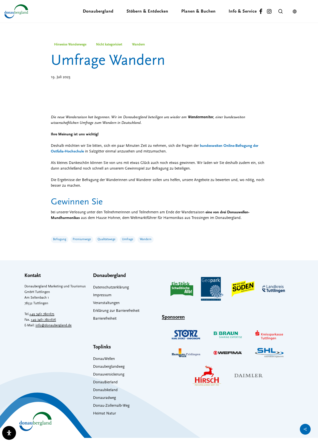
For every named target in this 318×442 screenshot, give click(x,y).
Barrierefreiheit (105, 319)
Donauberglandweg (109, 367)
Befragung (59, 239)
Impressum (102, 295)
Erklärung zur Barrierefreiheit (116, 311)
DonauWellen (104, 359)
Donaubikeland (105, 390)
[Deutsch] (296, 11)
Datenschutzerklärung (111, 288)
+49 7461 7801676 (43, 320)
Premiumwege (82, 239)
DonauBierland (105, 382)
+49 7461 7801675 (41, 314)
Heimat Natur (104, 414)
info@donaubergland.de (53, 325)
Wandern (138, 44)
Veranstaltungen (106, 303)
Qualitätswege (107, 239)
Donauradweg (104, 398)
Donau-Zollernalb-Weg (111, 406)
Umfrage (127, 239)
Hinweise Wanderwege (70, 44)
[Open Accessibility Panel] (9, 433)
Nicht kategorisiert (109, 44)
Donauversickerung (108, 375)
